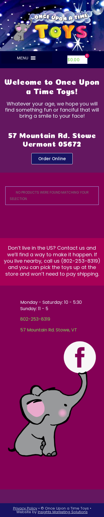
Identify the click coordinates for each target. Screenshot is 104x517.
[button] (22, 58)
